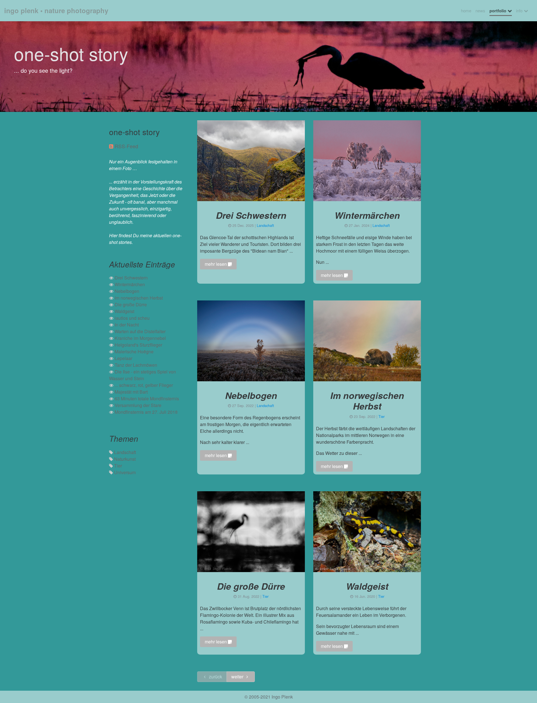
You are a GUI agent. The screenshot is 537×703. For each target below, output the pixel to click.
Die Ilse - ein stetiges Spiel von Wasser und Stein (142, 375)
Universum (125, 472)
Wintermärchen (130, 284)
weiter (237, 676)
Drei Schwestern (131, 277)
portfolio (497, 11)
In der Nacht (127, 324)
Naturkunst (125, 459)
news (480, 10)
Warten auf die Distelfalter (140, 331)
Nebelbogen (127, 291)
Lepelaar (123, 358)
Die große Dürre (131, 304)
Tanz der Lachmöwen (136, 365)
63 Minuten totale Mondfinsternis (147, 398)
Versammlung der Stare (138, 405)
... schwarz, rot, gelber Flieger (144, 385)
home (466, 10)
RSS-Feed (126, 146)
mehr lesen (216, 264)
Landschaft (125, 452)
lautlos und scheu (132, 318)
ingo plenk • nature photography (56, 10)
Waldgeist (124, 311)
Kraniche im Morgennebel (140, 338)
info (519, 10)
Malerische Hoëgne (134, 351)
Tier (118, 465)
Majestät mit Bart (131, 392)
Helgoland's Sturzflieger (138, 345)
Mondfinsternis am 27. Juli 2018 (146, 412)
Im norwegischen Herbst (139, 298)
